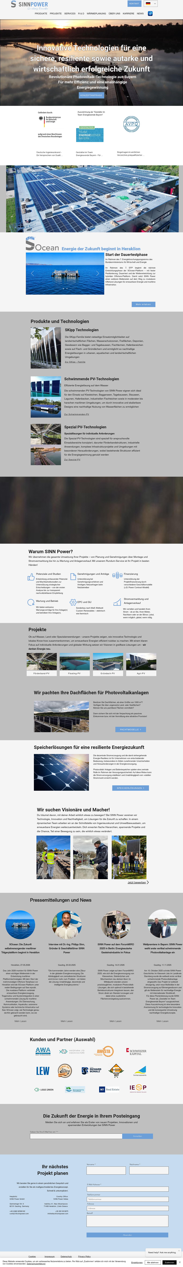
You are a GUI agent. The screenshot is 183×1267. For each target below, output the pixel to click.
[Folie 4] (63, 292)
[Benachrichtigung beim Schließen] (179, 1250)
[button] (92, 202)
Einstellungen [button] (137, 1262)
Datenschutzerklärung (36, 1263)
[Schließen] (179, 1262)
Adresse (90, 1207)
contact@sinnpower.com (19, 1217)
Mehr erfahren (43, 159)
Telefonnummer (93, 1198)
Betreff (90, 1217)
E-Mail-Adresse (93, 1188)
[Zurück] (32, 277)
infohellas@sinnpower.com (58, 1217)
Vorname (90, 1168)
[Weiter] (97, 277)
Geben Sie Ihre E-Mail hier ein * (43, 1136)
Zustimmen (169, 1262)
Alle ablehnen (153, 1262)
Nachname (134, 1168)
